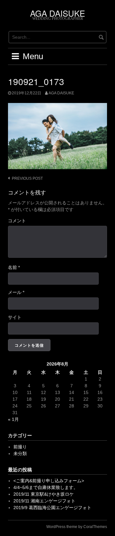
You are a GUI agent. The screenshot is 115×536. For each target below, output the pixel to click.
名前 (14, 267)
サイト (14, 317)
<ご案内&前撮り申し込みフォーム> (48, 480)
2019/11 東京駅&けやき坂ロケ (43, 494)
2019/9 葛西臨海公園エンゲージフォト (52, 507)
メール (16, 292)
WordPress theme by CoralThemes (76, 526)
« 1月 (13, 419)
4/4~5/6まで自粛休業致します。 (45, 487)
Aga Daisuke (61, 93)
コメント (17, 220)
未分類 (20, 453)
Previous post (27, 178)
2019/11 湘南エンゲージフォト (44, 500)
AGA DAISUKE (57, 13)
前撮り (20, 446)
